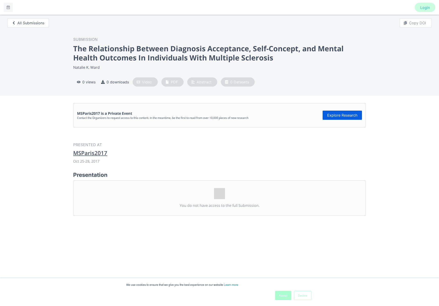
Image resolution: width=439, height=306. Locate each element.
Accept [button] (283, 295)
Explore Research (342, 115)
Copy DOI (417, 23)
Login (425, 7)
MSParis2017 (90, 153)
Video (147, 82)
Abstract (204, 82)
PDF (174, 82)
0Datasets (239, 82)
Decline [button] (303, 295)
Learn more (231, 285)
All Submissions (30, 23)
